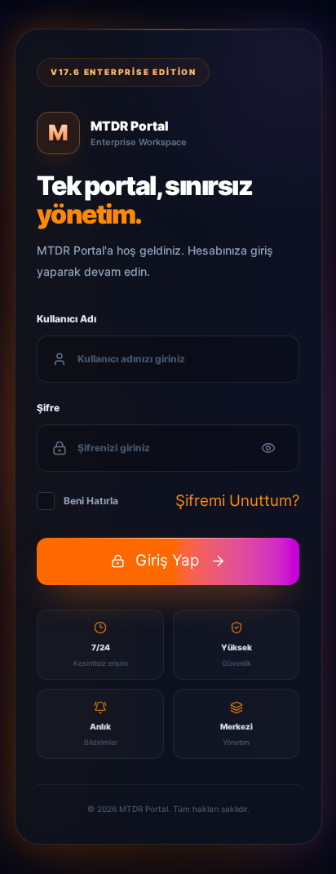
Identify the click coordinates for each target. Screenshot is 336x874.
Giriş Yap (167, 561)
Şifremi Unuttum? (237, 500)
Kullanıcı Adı (66, 319)
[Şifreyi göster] (268, 448)
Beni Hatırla (91, 501)
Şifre (48, 408)
